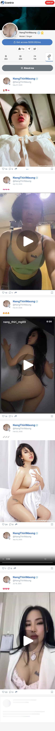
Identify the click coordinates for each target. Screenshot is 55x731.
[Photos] (20, 56)
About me (28, 68)
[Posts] (6, 56)
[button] (3, 30)
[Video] (35, 56)
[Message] (29, 48)
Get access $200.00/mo (28, 42)
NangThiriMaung (24, 78)
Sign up (49, 3)
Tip (22, 48)
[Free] (49, 56)
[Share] (16, 169)
